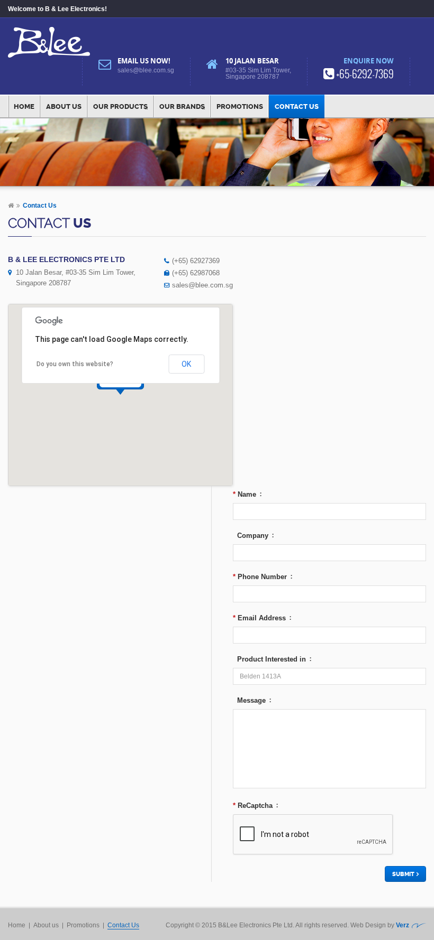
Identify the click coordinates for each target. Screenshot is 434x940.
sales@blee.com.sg (145, 70)
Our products (120, 106)
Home (24, 106)
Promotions (239, 106)
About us (64, 106)
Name (244, 494)
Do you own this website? (75, 364)
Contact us (297, 106)
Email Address (259, 618)
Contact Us (123, 925)
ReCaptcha (253, 805)
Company (250, 535)
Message (249, 700)
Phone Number (260, 577)
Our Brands (182, 106)
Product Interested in (269, 659)
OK (186, 364)
